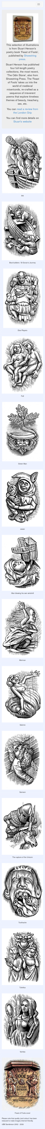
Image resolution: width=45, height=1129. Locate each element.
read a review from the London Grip (25, 110)
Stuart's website (22, 121)
